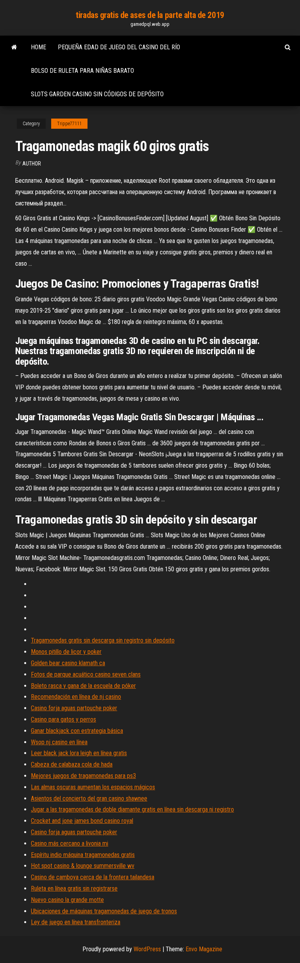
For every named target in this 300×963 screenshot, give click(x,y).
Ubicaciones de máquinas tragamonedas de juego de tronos (104, 911)
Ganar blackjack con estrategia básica (77, 730)
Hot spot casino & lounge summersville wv (82, 865)
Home (38, 47)
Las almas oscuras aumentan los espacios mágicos (93, 787)
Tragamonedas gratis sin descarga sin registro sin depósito (103, 640)
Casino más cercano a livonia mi (69, 843)
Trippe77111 (69, 123)
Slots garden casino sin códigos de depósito (97, 94)
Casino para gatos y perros (63, 719)
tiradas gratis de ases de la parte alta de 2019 (150, 15)
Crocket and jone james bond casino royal (82, 820)
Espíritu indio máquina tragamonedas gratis (83, 855)
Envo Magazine (204, 949)
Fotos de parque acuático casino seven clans (86, 674)
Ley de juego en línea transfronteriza (75, 922)
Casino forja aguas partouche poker (74, 708)
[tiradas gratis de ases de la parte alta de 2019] (14, 47)
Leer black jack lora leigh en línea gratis (79, 753)
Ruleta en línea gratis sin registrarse (74, 888)
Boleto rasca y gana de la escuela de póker (83, 685)
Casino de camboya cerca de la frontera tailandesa (92, 877)
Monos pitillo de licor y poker (66, 651)
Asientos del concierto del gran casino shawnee (89, 798)
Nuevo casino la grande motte (67, 900)
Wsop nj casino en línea (59, 742)
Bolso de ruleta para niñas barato (82, 70)
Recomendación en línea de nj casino (76, 696)
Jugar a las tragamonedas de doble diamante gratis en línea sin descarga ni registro (132, 809)
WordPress (147, 949)
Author (31, 163)
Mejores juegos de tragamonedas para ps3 (83, 775)
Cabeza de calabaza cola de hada (71, 764)
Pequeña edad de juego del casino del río (119, 47)
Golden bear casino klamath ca (68, 663)
